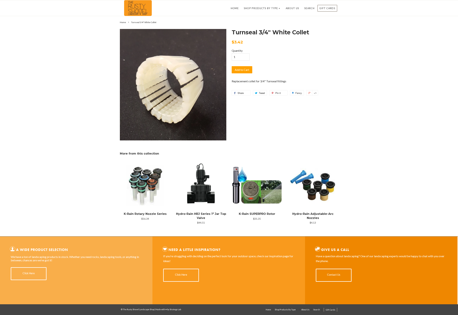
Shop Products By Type (261, 8)
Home (235, 8)
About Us (292, 8)
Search (309, 8)
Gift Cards (327, 8)
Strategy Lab (175, 309)
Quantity (237, 50)
